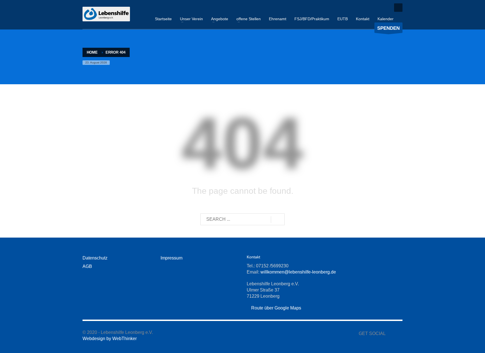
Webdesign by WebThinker (110, 338)
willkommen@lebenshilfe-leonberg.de (298, 272)
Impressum (171, 258)
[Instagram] (384, 7)
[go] (278, 220)
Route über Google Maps (275, 308)
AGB (87, 266)
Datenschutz (95, 258)
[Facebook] (376, 7)
